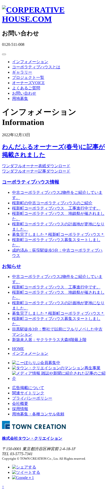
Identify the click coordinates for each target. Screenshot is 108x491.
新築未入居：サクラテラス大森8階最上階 (49, 340)
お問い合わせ (24, 93)
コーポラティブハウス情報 (30, 182)
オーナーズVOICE (28, 83)
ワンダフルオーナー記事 (24, 171)
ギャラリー (22, 72)
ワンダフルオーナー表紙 (24, 166)
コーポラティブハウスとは (36, 67)
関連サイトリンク (28, 393)
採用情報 (20, 409)
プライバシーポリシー (32, 398)
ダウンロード (58, 166)
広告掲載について (28, 388)
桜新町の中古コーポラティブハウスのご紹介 (52, 203)
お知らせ (11, 266)
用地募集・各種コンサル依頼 (38, 414)
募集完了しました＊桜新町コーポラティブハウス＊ (58, 234)
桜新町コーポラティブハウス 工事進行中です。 (56, 208)
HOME (18, 349)
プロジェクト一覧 (28, 77)
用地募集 (20, 98)
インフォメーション (30, 62)
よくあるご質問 (26, 88)
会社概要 (20, 403)
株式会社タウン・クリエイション (32, 438)
